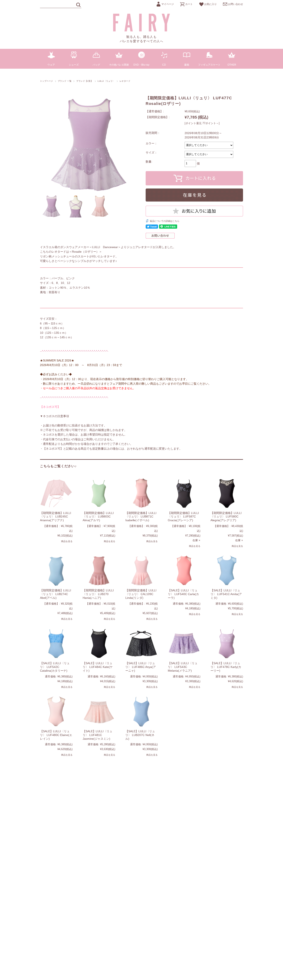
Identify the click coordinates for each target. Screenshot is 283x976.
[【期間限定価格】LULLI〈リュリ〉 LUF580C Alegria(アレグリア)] (226, 493)
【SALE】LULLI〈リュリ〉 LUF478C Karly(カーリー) (225, 666)
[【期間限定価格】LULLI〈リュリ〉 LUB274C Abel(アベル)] (56, 570)
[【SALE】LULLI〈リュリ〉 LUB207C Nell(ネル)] (141, 711)
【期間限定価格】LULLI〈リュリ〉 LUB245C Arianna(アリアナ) (55, 516)
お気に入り (210, 4)
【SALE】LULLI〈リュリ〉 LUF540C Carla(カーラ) (183, 594)
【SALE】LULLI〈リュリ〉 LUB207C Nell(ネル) (140, 735)
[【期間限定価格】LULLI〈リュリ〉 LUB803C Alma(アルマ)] (99, 493)
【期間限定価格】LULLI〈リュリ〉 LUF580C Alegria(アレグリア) (226, 516)
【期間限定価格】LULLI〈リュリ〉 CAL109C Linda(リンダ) (140, 594)
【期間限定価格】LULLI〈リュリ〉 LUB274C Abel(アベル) (55, 594)
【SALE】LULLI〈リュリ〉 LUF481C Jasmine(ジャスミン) (97, 735)
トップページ (46, 81)
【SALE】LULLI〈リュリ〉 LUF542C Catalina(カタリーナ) (55, 666)
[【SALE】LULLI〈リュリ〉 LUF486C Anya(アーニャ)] (141, 643)
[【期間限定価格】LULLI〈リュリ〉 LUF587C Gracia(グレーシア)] (184, 493)
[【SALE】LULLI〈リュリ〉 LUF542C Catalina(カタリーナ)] (56, 643)
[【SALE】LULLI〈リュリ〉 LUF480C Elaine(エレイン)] (56, 711)
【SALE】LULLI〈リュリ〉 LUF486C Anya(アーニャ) (140, 666)
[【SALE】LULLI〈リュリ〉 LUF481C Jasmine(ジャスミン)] (99, 711)
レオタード (125, 81)
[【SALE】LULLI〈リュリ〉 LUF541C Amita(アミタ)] (226, 570)
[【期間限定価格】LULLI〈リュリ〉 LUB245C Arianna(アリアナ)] (56, 493)
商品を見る (67, 541)
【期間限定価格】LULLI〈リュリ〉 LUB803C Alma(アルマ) (98, 516)
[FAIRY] (141, 30)
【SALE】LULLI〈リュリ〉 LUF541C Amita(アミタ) (226, 594)
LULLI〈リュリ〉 (106, 81)
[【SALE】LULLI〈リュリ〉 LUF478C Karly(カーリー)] (226, 643)
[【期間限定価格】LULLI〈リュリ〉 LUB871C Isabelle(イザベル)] (141, 493)
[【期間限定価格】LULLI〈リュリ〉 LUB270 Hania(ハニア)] (99, 570)
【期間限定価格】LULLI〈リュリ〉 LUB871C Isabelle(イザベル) (140, 516)
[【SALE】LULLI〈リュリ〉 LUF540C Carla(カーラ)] (184, 570)
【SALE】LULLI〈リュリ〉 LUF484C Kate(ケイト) (98, 666)
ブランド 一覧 (64, 81)
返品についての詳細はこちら (164, 221)
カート (189, 4)
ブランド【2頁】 (84, 81)
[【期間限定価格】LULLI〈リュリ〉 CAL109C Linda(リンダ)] (141, 570)
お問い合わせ (235, 4)
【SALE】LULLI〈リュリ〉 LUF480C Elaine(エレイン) (56, 735)
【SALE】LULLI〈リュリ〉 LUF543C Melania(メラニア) (182, 666)
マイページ (167, 4)
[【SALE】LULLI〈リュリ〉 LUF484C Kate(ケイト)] (99, 643)
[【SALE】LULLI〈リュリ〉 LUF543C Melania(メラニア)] (184, 643)
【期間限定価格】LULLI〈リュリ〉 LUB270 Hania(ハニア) (98, 594)
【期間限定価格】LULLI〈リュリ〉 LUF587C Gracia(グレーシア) (183, 516)
